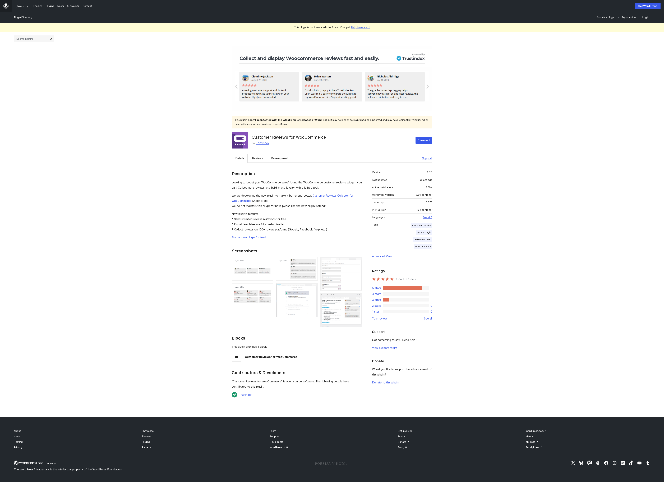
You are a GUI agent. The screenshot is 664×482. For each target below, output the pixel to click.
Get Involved (405, 430)
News (17, 436)
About (17, 430)
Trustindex (262, 143)
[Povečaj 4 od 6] (313, 288)
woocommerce (423, 246)
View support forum (384, 348)
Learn (273, 430)
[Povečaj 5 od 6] (357, 261)
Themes (146, 436)
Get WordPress (647, 5)
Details (239, 158)
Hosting (18, 441)
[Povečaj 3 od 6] (313, 261)
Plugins (146, 441)
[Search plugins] (50, 38)
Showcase (148, 430)
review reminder (422, 239)
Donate (403, 441)
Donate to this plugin (385, 382)
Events (401, 436)
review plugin (424, 232)
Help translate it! (360, 27)
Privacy (18, 447)
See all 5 (427, 217)
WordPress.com (536, 430)
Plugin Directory (23, 17)
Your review (379, 318)
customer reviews (421, 225)
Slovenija (52, 463)
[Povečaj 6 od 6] (357, 298)
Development (279, 158)
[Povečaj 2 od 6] (268, 288)
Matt (530, 436)
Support (427, 158)
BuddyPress (534, 447)
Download (424, 140)
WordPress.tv (279, 447)
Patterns (146, 447)
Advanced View (382, 256)
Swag (402, 447)
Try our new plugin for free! (249, 237)
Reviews (257, 158)
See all (428, 318)
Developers (276, 441)
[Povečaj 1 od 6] (268, 261)
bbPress (532, 441)
